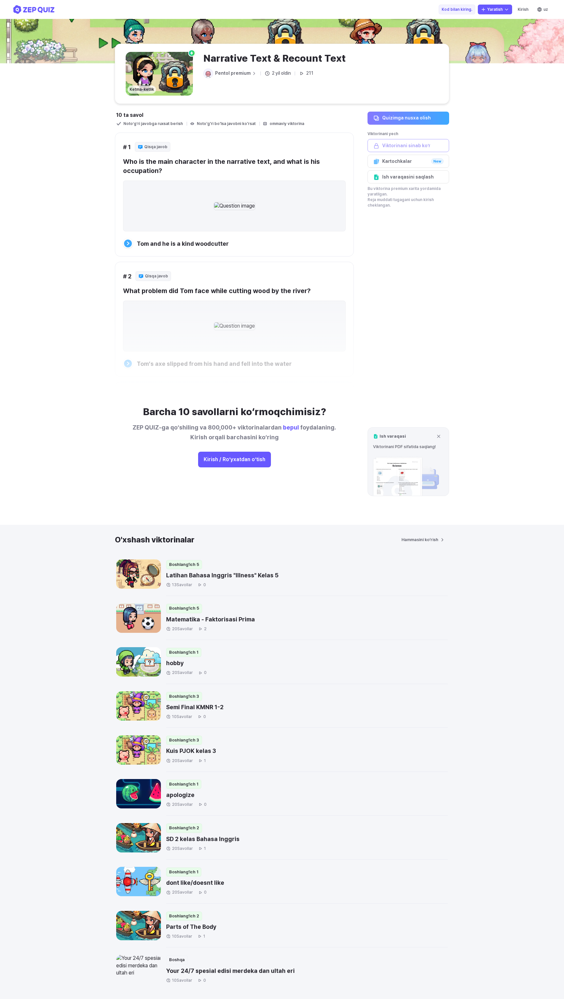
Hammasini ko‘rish (419, 539)
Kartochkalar (411, 161)
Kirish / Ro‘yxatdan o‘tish (234, 459)
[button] (408, 461)
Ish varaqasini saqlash (408, 177)
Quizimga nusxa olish (406, 117)
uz (545, 9)
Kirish (523, 9)
